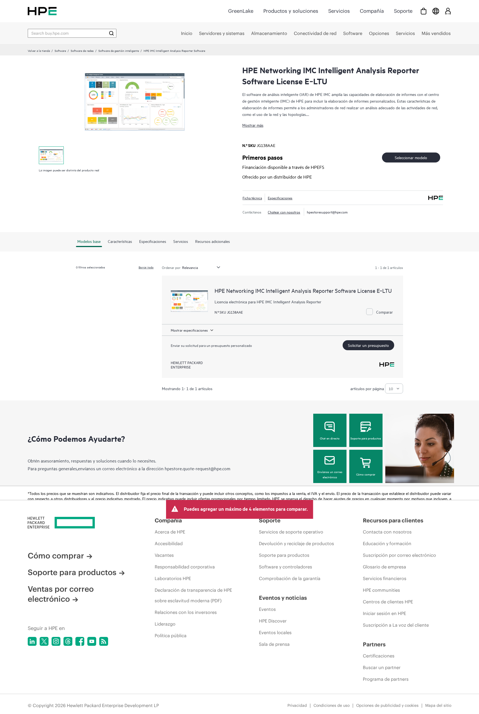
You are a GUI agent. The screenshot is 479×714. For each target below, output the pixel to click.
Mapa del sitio (438, 705)
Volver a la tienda (39, 50)
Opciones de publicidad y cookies (387, 705)
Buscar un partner (382, 667)
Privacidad (297, 705)
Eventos (267, 609)
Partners (374, 644)
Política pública (171, 635)
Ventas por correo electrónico (61, 594)
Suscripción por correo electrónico (399, 555)
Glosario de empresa (384, 567)
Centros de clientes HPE (388, 601)
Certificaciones (378, 656)
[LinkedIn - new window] (32, 641)
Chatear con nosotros (284, 211)
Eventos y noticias (283, 597)
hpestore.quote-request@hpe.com (197, 468)
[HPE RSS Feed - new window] (103, 641)
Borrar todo (146, 267)
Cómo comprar (365, 474)
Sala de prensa (274, 644)
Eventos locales (275, 632)
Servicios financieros (384, 578)
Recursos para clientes (393, 520)
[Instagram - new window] (56, 641)
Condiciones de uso (332, 705)
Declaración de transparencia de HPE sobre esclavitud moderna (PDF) (193, 595)
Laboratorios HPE (173, 578)
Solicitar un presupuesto (368, 345)
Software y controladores (285, 567)
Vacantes (164, 555)
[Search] (111, 33)
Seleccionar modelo (411, 157)
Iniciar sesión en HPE (384, 613)
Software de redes (82, 50)
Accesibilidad (169, 543)
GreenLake (240, 11)
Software (60, 50)
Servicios (339, 11)
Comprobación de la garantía (289, 578)
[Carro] (423, 11)
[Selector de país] (435, 11)
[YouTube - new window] (91, 641)
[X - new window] (44, 641)
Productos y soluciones (290, 11)
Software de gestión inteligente (118, 50)
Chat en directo (330, 438)
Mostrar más (252, 125)
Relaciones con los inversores (186, 612)
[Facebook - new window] (79, 641)
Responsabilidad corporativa (185, 567)
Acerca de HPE (170, 532)
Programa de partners (386, 679)
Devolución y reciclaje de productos (296, 543)
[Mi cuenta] (448, 11)
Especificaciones (280, 197)
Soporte (403, 11)
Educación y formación (387, 543)
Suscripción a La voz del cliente (396, 625)
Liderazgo (165, 624)
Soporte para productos (365, 438)
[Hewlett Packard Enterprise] (42, 11)
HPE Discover (273, 621)
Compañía (372, 11)
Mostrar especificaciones (189, 329)
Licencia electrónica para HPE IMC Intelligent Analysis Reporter (268, 301)
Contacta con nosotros (387, 532)
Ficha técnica (252, 197)
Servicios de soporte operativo (291, 532)
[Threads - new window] (67, 641)
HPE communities (381, 590)
